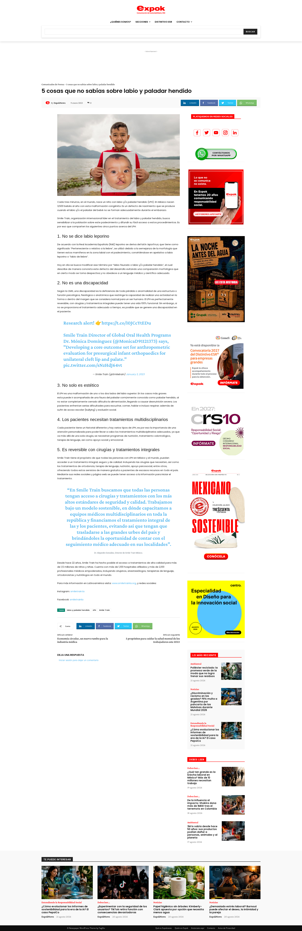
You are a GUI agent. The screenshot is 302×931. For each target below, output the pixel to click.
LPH (94, 610)
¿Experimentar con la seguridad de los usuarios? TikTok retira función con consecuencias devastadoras (122, 909)
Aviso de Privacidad (226, 928)
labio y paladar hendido (78, 610)
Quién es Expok (181, 928)
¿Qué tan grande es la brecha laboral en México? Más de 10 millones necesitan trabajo (201, 777)
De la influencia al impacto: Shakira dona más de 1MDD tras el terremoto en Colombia (202, 804)
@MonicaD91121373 (135, 341)
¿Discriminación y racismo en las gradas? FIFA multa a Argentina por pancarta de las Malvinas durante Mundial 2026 (203, 701)
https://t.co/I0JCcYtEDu (126, 323)
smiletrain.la (77, 591)
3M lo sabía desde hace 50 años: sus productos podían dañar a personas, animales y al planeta (202, 832)
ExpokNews (59, 103)
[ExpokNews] (48, 103)
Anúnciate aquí (197, 928)
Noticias (194, 689)
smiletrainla (77, 599)
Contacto (211, 928)
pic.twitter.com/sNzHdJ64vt (92, 365)
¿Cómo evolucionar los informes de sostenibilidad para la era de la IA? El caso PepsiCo (204, 735)
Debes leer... (193, 768)
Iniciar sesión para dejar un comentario (78, 660)
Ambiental (195, 664)
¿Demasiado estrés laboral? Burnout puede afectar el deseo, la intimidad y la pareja (233, 909)
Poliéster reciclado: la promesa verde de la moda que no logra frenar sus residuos (204, 672)
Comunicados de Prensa (53, 84)
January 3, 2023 (135, 374)
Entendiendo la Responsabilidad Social (202, 724)
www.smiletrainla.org (124, 583)
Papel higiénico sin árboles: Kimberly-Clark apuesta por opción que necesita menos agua (178, 909)
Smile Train (104, 610)
